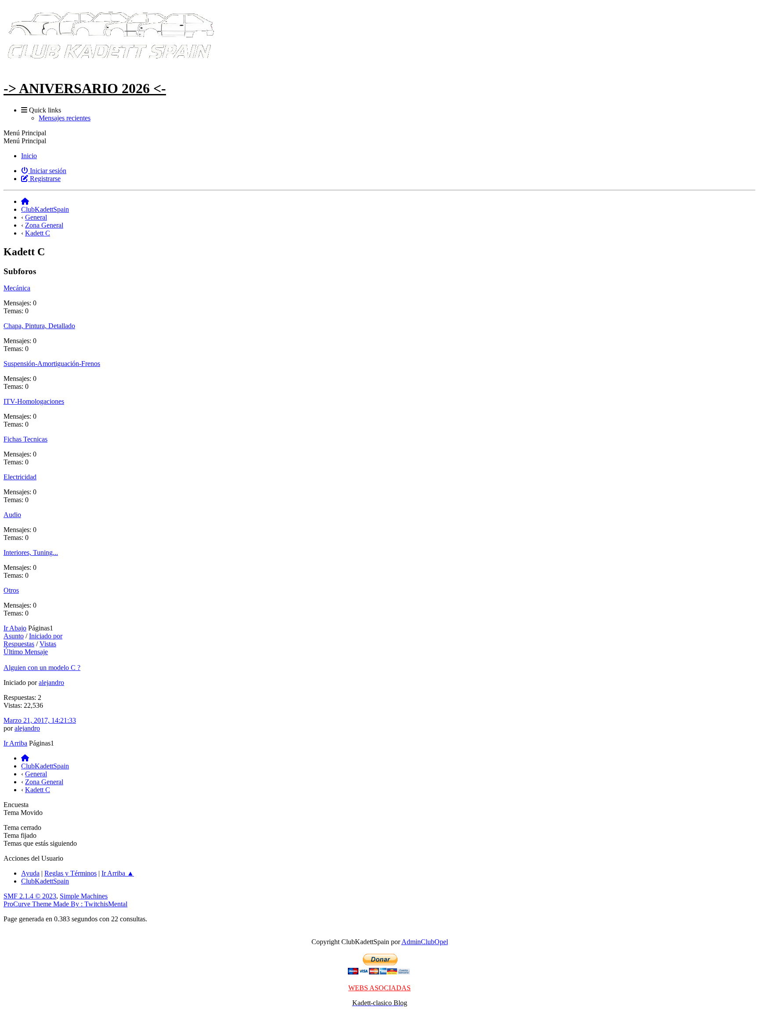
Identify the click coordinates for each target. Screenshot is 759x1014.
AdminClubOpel (424, 941)
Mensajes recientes (64, 118)
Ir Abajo (15, 628)
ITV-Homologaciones (34, 401)
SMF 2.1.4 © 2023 (30, 896)
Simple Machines (84, 896)
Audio (12, 514)
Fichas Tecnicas (25, 439)
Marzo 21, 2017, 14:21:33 (40, 720)
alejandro (51, 682)
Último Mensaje (26, 651)
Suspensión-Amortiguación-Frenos (52, 363)
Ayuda (30, 873)
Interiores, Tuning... (31, 552)
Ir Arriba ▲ (117, 873)
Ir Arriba (15, 743)
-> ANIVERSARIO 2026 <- (85, 88)
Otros (11, 590)
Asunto (14, 636)
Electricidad (20, 477)
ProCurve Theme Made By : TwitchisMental (65, 904)
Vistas (48, 644)
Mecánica (17, 288)
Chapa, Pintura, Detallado (39, 326)
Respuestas (19, 644)
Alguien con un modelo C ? (42, 667)
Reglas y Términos (70, 873)
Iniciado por (45, 636)
